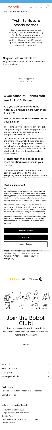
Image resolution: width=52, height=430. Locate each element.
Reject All (26, 237)
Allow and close (26, 230)
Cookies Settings (25, 244)
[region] (26, 214)
